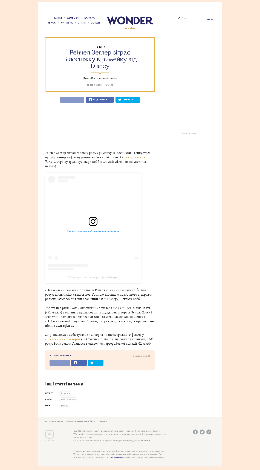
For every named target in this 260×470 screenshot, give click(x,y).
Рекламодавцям (54, 421)
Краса (52, 22)
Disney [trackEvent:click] (64, 406)
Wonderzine (49, 434)
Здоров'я (73, 17)
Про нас (103, 421)
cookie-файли (116, 457)
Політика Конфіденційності (81, 421)
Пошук (184, 18)
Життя (58, 17)
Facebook (195, 431)
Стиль (82, 22)
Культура (67, 22)
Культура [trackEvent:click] (65, 393)
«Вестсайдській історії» (62, 339)
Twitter (202, 431)
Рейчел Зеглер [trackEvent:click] (68, 399)
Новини (100, 47)
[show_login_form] (210, 19)
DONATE (96, 22)
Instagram (208, 431)
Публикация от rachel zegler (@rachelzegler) (93, 277)
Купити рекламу (188, 133)
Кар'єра (89, 17)
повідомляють (134, 157)
